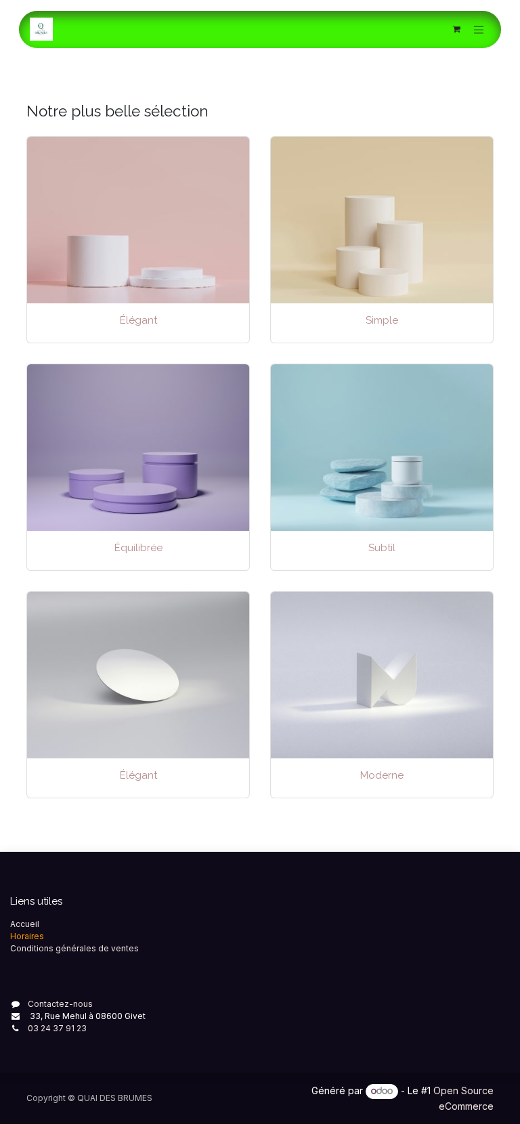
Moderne (382, 775)
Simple (382, 320)
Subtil (381, 548)
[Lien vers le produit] (382, 220)
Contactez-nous (60, 1004)
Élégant (138, 320)
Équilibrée (138, 548)
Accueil (24, 924)
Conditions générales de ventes (74, 948)
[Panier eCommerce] (456, 29)
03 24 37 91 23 (57, 1028)
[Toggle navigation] (478, 29)
